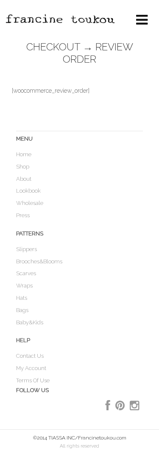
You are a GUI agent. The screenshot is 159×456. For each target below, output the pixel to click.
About (23, 179)
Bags (22, 310)
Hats (21, 298)
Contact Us (30, 356)
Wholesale (29, 203)
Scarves (26, 273)
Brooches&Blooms (39, 261)
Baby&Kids (29, 322)
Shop (22, 166)
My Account (31, 368)
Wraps (24, 285)
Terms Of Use (33, 380)
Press (23, 215)
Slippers (26, 249)
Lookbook (28, 191)
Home (23, 154)
